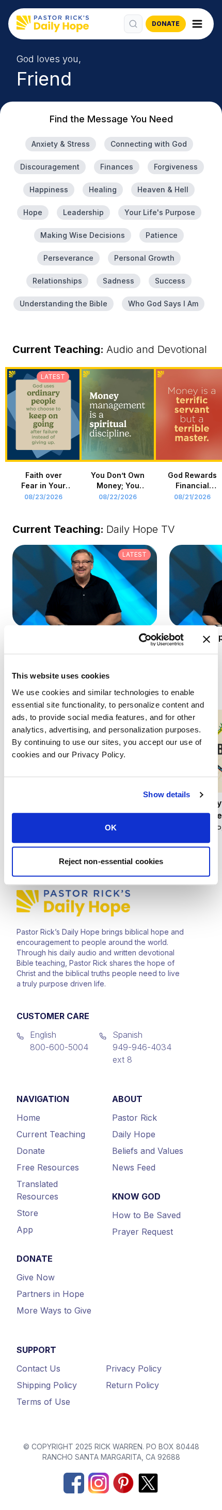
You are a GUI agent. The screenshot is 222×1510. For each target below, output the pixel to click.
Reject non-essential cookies (111, 861)
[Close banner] (206, 639)
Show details (166, 794)
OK (111, 827)
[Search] (133, 24)
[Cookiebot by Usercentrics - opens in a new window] (140, 639)
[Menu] (197, 24)
